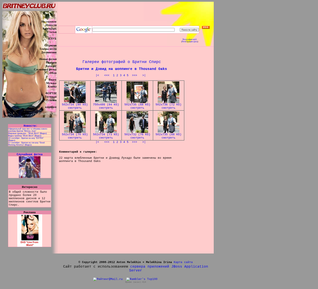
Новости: (29, 126)
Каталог (51, 66)
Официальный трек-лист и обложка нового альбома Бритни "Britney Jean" (27, 130)
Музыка (51, 83)
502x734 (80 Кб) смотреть (75, 106)
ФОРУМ (51, 93)
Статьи (52, 32)
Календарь (49, 28)
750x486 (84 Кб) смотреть (106, 106)
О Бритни (50, 45)
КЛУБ (52, 38)
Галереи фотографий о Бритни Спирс (121, 62)
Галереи (51, 62)
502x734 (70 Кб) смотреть (75, 136)
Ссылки (51, 100)
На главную (49, 21)
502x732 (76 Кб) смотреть (137, 136)
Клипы (52, 86)
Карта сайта (183, 262)
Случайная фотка (45, 69)
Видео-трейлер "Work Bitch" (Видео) (24, 136)
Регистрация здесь (190, 41)
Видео (52, 79)
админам (50, 106)
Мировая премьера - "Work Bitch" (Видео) (27, 133)
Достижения (48, 52)
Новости (51, 25)
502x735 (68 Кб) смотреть (137, 106)
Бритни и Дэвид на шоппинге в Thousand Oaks (121, 69)
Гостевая (50, 96)
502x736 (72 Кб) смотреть (168, 106)
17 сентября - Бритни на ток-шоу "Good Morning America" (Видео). (26, 144)
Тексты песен (48, 48)
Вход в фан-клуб (190, 39)
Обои (53, 72)
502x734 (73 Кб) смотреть (106, 136)
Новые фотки (48, 59)
